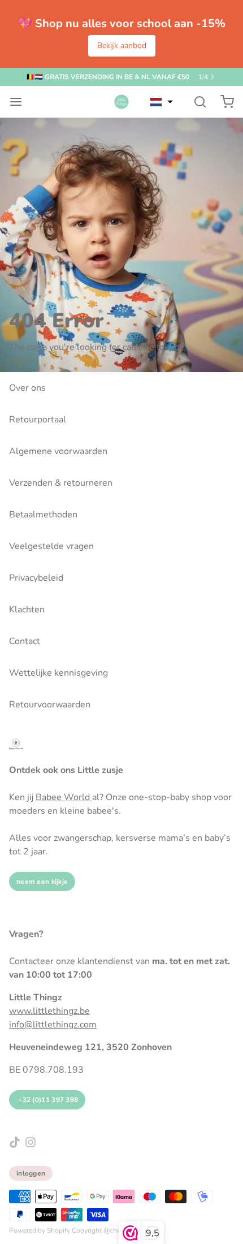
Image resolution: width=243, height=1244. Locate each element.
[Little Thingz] (121, 101)
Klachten (27, 609)
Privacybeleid (36, 578)
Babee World (64, 797)
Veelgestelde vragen (51, 546)
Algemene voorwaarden (58, 451)
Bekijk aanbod (121, 45)
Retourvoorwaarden (49, 704)
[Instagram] (30, 1142)
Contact (24, 641)
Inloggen (30, 1173)
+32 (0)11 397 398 (47, 1099)
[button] (162, 102)
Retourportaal (37, 419)
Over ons (27, 388)
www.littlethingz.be (49, 1011)
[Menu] (20, 101)
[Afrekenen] (222, 101)
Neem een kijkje (42, 881)
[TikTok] (14, 1142)
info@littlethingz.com (53, 1024)
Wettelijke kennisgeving (58, 673)
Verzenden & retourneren (60, 483)
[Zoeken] (195, 102)
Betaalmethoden (43, 514)
